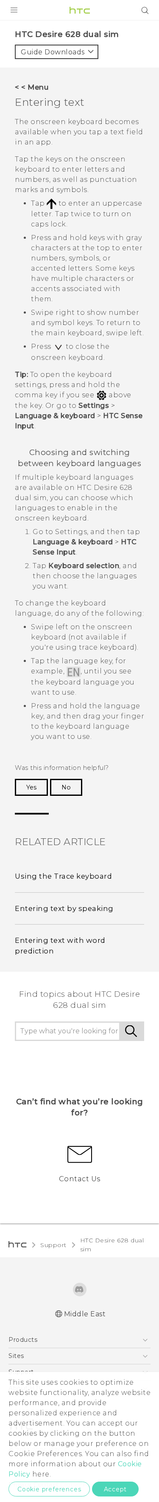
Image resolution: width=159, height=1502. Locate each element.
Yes (31, 787)
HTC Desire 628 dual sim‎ (112, 1244)
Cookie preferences (49, 1489)
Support (53, 1245)
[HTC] (80, 10)
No (66, 787)
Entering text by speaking (64, 908)
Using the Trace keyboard (63, 876)
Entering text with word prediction (60, 945)
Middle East (85, 1314)
